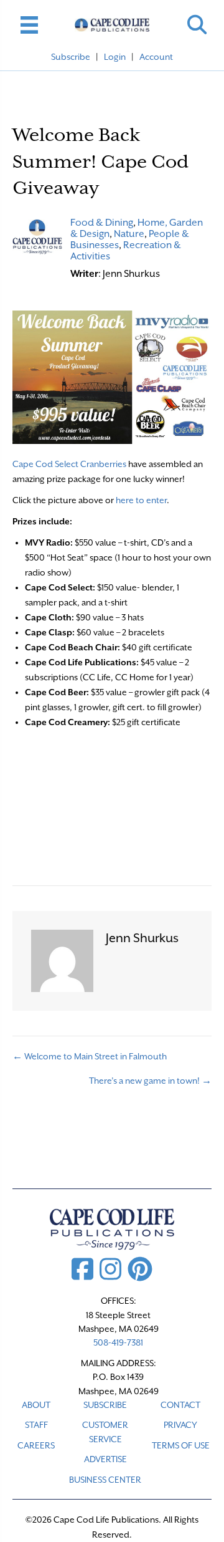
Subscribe (70, 57)
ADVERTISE (105, 1459)
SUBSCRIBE (105, 1405)
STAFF (36, 1425)
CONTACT (180, 1405)
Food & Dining (101, 222)
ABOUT (36, 1405)
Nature (129, 233)
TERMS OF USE (181, 1445)
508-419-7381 (118, 1342)
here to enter (141, 500)
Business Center (105, 1480)
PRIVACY (180, 1425)
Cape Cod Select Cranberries (69, 464)
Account (156, 57)
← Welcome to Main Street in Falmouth (89, 1056)
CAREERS (36, 1445)
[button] (197, 24)
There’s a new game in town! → (150, 1081)
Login (115, 57)
